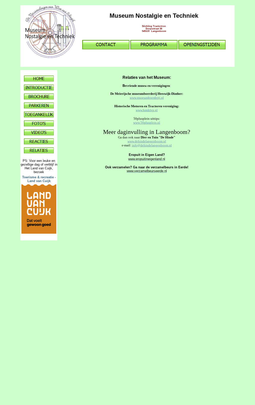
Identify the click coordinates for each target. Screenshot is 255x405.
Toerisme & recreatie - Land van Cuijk (39, 179)
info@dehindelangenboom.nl (152, 145)
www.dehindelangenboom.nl (147, 141)
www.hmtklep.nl (147, 110)
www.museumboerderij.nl (147, 98)
